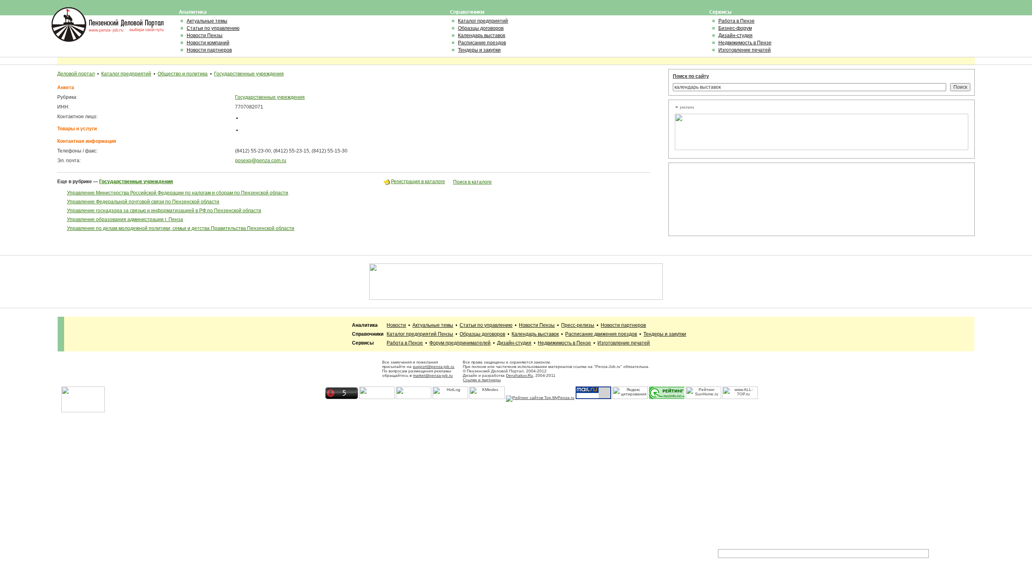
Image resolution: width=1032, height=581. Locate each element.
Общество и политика (183, 74)
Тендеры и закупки (479, 50)
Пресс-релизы (577, 325)
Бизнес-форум (735, 28)
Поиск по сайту (691, 76)
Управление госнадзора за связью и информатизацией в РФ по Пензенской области (164, 210)
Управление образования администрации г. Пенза (125, 219)
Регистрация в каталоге (418, 181)
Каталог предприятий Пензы (420, 334)
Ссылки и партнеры (482, 380)
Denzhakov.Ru (519, 375)
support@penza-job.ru (433, 366)
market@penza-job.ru (433, 375)
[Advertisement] (711, 199)
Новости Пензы (205, 35)
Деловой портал (76, 74)
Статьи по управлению (213, 28)
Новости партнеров (209, 50)
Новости (396, 325)
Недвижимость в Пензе (745, 43)
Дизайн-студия (735, 35)
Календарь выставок (481, 35)
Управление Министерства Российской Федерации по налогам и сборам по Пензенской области (177, 193)
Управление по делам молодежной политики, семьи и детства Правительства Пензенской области (180, 228)
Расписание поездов (482, 43)
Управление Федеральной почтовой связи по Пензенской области (143, 202)
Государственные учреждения (249, 74)
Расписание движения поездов (601, 334)
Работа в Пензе (736, 21)
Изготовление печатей (744, 50)
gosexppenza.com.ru (260, 160)
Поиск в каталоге (472, 182)
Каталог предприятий (483, 21)
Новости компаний (208, 43)
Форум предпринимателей (460, 343)
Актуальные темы (207, 21)
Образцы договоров (481, 28)
